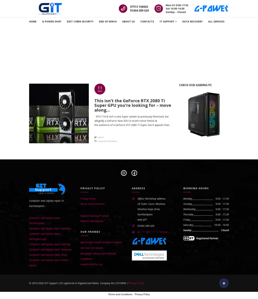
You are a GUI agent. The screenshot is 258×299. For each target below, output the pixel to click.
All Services (216, 21)
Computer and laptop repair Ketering (49, 244)
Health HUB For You (92, 264)
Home (33, 21)
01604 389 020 (139, 10)
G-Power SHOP (51, 21)
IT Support (167, 21)
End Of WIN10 (108, 21)
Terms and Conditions (93, 204)
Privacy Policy (88, 198)
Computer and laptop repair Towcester (50, 249)
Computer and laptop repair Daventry (50, 228)
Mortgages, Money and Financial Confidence (98, 256)
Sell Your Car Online (92, 248)
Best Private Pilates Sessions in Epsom (101, 242)
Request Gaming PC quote (95, 215)
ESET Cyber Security (80, 21)
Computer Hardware (107, 141)
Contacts (147, 21)
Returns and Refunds (92, 221)
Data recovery (192, 21)
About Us (128, 21)
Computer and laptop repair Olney (48, 254)
